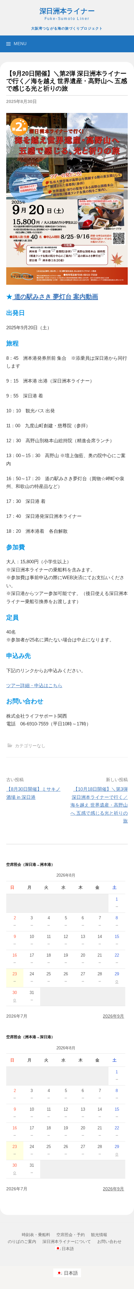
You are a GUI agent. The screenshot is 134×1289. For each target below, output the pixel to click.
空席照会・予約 (70, 1234)
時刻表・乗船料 (36, 1234)
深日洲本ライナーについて (66, 1241)
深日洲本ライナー (67, 11)
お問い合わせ (109, 1241)
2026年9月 (113, 1016)
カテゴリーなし (30, 745)
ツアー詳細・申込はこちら (34, 685)
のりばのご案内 (22, 1241)
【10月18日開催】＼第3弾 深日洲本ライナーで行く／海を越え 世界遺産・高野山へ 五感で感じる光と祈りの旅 (99, 804)
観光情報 (99, 1234)
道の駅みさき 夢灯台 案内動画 (55, 296)
